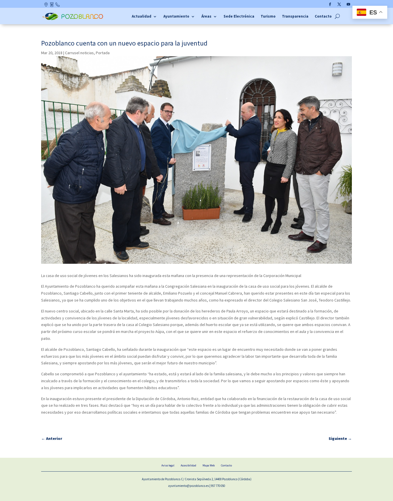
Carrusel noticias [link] (79, 52)
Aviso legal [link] (167, 465)
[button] (330, 4)
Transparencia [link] (295, 16)
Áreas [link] (206, 16)
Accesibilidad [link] (188, 465)
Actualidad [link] (141, 16)
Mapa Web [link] (209, 465)
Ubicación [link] (46, 5)
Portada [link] (103, 52)
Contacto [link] (57, 5)
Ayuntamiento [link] (176, 16)
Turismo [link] (268, 16)
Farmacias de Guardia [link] (52, 5)
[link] (73, 19)
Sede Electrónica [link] (239, 16)
